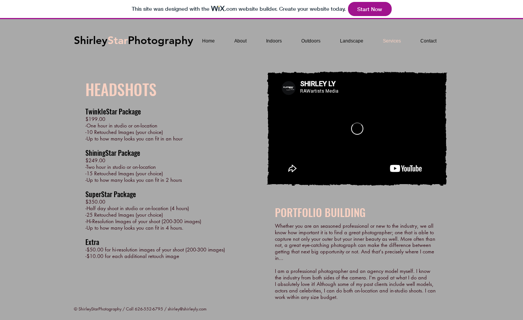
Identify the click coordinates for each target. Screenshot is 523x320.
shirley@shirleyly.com (187, 309)
